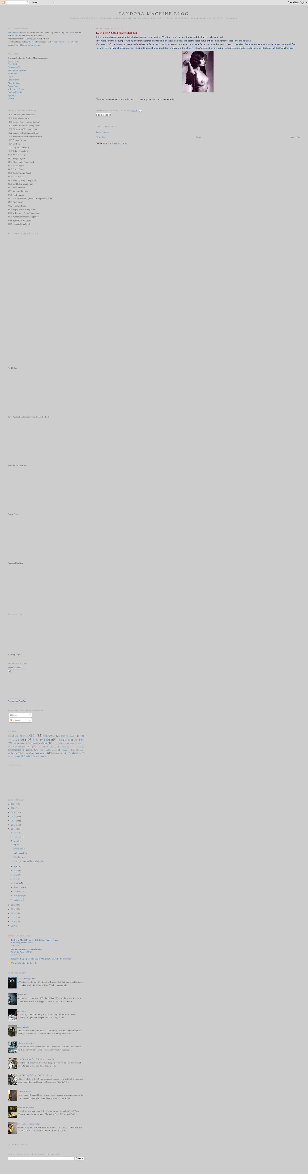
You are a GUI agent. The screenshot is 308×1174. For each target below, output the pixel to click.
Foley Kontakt (19, 848)
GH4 (47, 747)
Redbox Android (20, 852)
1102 (35, 739)
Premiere (25, 753)
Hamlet (11, 98)
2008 (13, 808)
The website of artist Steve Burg (25, 962)
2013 (13, 824)
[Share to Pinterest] (109, 114)
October (17, 891)
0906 (63, 736)
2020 (13, 925)
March (17, 840)
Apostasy (12, 95)
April (16, 866)
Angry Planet (13, 85)
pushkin (55, 753)
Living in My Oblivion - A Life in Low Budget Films (34, 939)
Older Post (295, 137)
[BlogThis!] (100, 114)
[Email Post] (140, 111)
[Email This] (97, 114)
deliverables (62, 743)
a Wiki (30, 38)
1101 (21, 739)
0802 (45, 736)
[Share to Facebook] (106, 114)
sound (18, 756)
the (30, 41)
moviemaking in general (20, 749)
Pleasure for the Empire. (30, 44)
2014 (13, 828)
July (16, 878)
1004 (81, 735)
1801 (15, 743)
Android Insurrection (17, 70)
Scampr (78, 753)
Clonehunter (13, 79)
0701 (17, 735)
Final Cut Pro (14, 746)
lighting (63, 747)
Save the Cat (66, 753)
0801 (32, 735)
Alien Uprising (14, 82)
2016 (13, 909)
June (16, 874)
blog (34, 41)
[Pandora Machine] (17, 697)
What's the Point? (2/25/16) (21, 952)
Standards (28, 756)
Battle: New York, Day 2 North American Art (35, 1059)
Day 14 (16, 844)
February (18, 836)
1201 (47, 739)
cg (53, 743)
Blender (31, 743)
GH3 (39, 746)
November (18, 895)
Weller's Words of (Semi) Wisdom (26, 949)
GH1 (28, 746)
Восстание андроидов (26, 978)
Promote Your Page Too (17, 701)
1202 (60, 739)
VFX (37, 756)
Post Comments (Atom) (118, 143)
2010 (13, 812)
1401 (81, 739)
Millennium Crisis (16, 89)
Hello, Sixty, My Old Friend (22, 942)
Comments (16, 720)
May (16, 870)
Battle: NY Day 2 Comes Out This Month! (34, 1075)
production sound (40, 753)
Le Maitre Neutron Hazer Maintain (116, 32)
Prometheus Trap (15, 67)
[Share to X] (103, 114)
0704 (24, 736)
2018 (13, 917)
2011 (13, 816)
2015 (13, 904)
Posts (14, 714)
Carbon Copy (13, 60)
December (18, 899)
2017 (13, 913)
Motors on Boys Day (25, 1107)
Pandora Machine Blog (154, 13)
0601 (10, 736)
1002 (71, 735)
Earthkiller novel (75, 743)
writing (44, 756)
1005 (13, 740)
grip (55, 747)
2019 (13, 921)
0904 (53, 735)
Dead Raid (12, 64)
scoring (10, 756)
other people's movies (48, 750)
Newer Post (101, 137)
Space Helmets (22, 1026)
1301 (70, 739)
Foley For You (19, 857)
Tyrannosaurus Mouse (60, 41)
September (18, 887)
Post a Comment (103, 132)
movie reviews (75, 747)
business (42, 743)
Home (198, 137)
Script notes (21, 1010)
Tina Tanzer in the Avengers (28, 1123)
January (17, 832)
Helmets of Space (23, 1091)
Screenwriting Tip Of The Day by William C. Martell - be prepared (41, 958)
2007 (13, 803)
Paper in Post (21, 994)
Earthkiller (12, 73)
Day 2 (10, 76)
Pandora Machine (15, 32)
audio (22, 743)
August (17, 883)
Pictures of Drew (68, 750)
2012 (13, 820)
